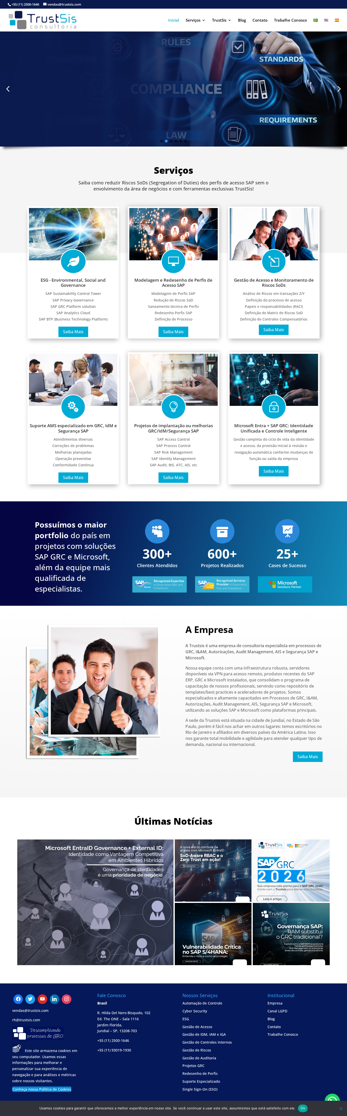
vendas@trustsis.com (30, 1010)
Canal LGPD (277, 1011)
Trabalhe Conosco (290, 20)
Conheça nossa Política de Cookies (41, 1089)
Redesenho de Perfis (200, 1073)
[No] (340, 1108)
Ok (303, 1108)
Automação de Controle (202, 1003)
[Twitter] (42, 999)
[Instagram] (55, 999)
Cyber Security (194, 1011)
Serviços (193, 20)
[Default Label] (30, 999)
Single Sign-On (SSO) (199, 1089)
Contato (260, 20)
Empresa (274, 1003)
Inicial (173, 20)
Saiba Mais (73, 331)
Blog (242, 20)
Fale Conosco (29, 109)
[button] (339, 89)
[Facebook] (18, 999)
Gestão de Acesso (197, 1026)
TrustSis (219, 20)
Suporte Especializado (201, 1081)
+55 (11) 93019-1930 (114, 1050)
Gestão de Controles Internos (207, 1042)
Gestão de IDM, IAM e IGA (204, 1034)
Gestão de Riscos (196, 1050)
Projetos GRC (193, 1065)
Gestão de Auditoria (199, 1058)
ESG (185, 1018)
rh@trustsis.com (26, 1019)
